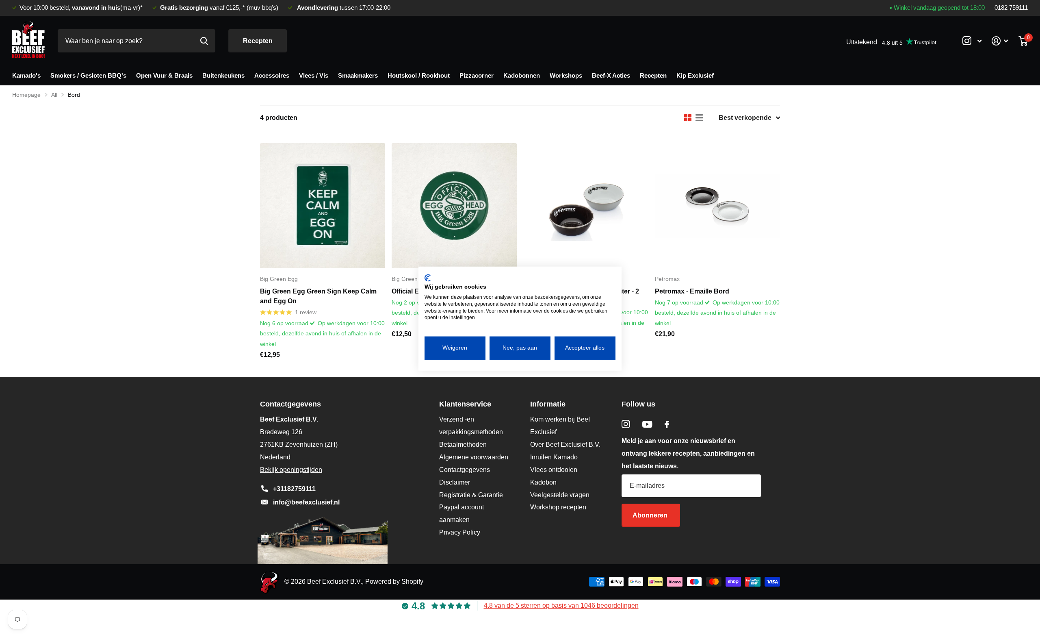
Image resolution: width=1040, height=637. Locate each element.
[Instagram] (626, 424)
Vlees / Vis (313, 75)
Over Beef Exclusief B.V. (565, 444)
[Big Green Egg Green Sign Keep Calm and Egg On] (322, 205)
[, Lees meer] (972, 41)
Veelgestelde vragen (559, 494)
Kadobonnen (521, 75)
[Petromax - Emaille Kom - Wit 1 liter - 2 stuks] (585, 205)
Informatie (548, 404)
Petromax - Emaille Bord (692, 291)
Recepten (258, 40)
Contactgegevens (464, 469)
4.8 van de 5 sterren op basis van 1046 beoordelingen (561, 605)
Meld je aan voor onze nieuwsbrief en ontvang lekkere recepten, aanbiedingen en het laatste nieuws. (688, 453)
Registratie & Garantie (471, 494)
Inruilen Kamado (554, 457)
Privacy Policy (459, 532)
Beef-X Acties (611, 75)
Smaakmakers (358, 75)
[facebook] (667, 424)
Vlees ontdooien (553, 469)
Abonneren (651, 515)
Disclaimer (454, 482)
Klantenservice (465, 404)
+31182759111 (294, 488)
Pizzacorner (476, 75)
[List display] (699, 118)
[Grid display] (687, 118)
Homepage (26, 94)
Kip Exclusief (695, 75)
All (54, 94)
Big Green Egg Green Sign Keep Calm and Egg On (318, 296)
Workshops (566, 75)
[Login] (1000, 41)
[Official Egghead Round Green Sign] (454, 205)
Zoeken (204, 40)
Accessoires (271, 75)
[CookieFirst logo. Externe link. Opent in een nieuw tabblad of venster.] (428, 277)
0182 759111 (1011, 7)
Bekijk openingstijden (291, 469)
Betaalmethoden (463, 444)
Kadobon (543, 482)
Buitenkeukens (223, 75)
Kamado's (26, 75)
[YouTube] (647, 424)
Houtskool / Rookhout (419, 75)
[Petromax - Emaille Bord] (717, 205)
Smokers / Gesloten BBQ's (88, 75)
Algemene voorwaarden (473, 457)
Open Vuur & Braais (164, 75)
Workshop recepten (558, 507)
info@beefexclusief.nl (306, 502)
